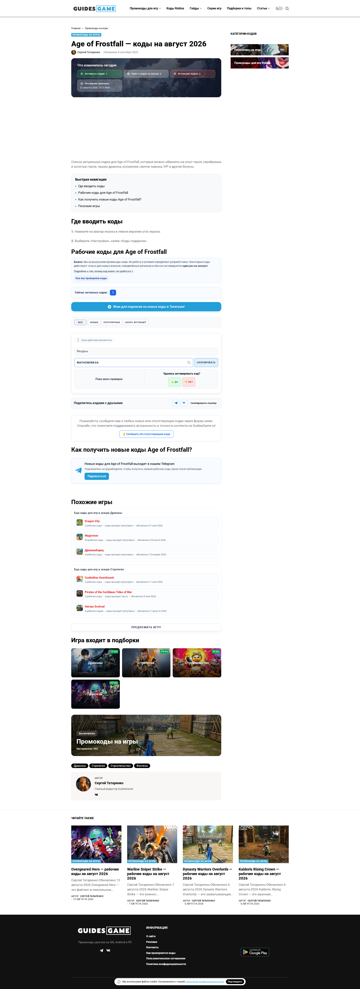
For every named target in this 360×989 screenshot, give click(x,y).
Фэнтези (142, 765)
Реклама (151, 941)
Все (80, 322)
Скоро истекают (135, 322)
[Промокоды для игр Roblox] (260, 63)
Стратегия (98, 765)
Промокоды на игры (96, 28)
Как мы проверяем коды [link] (91, 278)
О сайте (151, 936)
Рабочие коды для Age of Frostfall (103, 192)
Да (174, 382)
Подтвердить (235, 981)
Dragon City (92, 521)
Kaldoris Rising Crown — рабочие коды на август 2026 (260, 873)
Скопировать (206, 362)
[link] (176, 403)
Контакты (152, 947)
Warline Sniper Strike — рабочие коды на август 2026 (148, 873)
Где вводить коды (91, 186)
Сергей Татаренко (109, 783)
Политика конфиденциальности (166, 964)
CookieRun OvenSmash (99, 577)
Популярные (112, 322)
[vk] (108, 950)
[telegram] (101, 950)
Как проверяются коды (161, 952)
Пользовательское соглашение (165, 958)
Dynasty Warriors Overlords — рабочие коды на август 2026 (207, 873)
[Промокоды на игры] (260, 49)
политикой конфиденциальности (204, 981)
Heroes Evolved (94, 606)
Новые (94, 322)
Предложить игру (146, 627)
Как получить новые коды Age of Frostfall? (109, 199)
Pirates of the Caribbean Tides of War (108, 592)
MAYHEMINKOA (88, 362)
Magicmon (91, 535)
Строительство (121, 765)
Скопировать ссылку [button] (203, 403)
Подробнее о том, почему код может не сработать (102, 271)
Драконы (80, 765)
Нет (189, 382)
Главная (75, 28)
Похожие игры (89, 206)
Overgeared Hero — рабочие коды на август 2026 (95, 871)
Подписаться (97, 476)
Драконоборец (94, 550)
